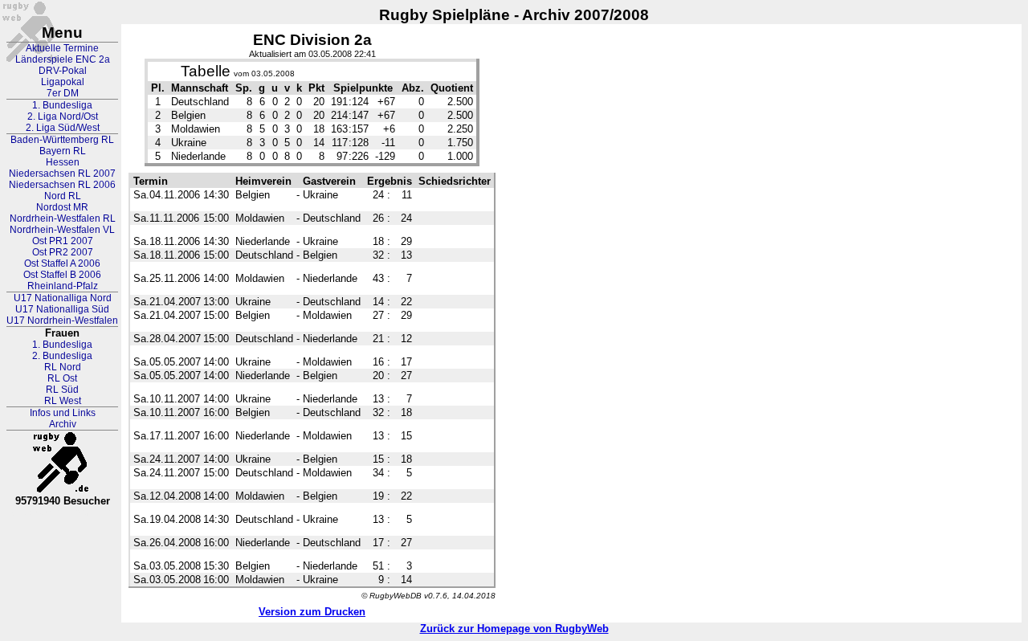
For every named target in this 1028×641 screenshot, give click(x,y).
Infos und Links (63, 412)
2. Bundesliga (62, 355)
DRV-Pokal (63, 70)
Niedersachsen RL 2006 (62, 184)
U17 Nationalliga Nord (63, 298)
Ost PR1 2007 (62, 241)
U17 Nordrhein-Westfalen (62, 320)
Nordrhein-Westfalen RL (63, 218)
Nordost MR (62, 207)
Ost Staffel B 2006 (62, 274)
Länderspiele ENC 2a (62, 59)
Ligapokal (62, 82)
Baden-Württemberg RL (62, 139)
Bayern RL (62, 151)
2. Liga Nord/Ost (62, 116)
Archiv (62, 424)
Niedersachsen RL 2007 (62, 173)
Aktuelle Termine (62, 48)
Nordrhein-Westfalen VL (62, 229)
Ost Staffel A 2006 (62, 263)
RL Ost (62, 378)
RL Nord (62, 367)
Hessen (63, 162)
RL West (62, 400)
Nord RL (62, 196)
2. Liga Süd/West (63, 127)
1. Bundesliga (62, 105)
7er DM (63, 93)
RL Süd (62, 389)
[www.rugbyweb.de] (63, 463)
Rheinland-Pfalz (62, 286)
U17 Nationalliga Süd (62, 309)
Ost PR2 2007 (62, 252)
